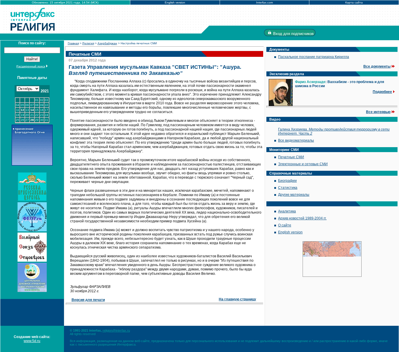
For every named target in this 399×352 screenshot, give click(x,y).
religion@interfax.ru (116, 330)
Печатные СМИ (291, 157)
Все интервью (378, 112)
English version (175, 2)
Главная (73, 43)
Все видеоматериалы (296, 140)
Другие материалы (293, 195)
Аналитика (287, 211)
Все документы (377, 66)
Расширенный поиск (30, 66)
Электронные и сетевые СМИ (303, 164)
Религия (88, 43)
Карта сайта (354, 2)
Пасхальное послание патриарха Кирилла (313, 57)
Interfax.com (264, 2)
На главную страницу (237, 299)
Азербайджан (107, 43)
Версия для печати (88, 300)
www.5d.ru (32, 341)
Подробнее (382, 92)
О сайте (284, 225)
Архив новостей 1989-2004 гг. (302, 218)
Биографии (287, 181)
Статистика (287, 188)
